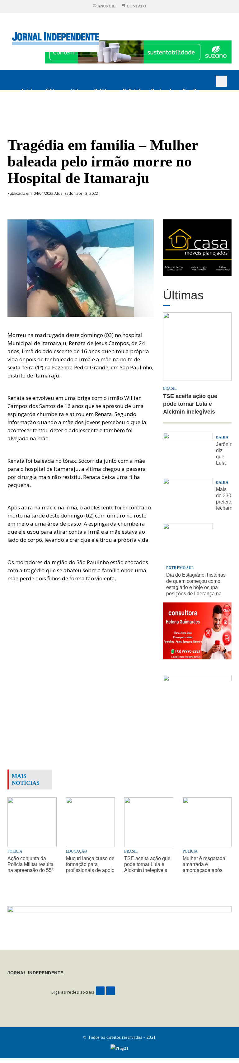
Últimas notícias (64, 91)
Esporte (30, 111)
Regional (161, 91)
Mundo (58, 111)
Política (103, 91)
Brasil (189, 91)
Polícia (14, 851)
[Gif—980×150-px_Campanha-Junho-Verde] (119, 923)
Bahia (222, 437)
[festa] (197, 703)
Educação (76, 851)
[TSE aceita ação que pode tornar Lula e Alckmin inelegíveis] (148, 821)
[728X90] (138, 51)
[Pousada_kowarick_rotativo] (197, 247)
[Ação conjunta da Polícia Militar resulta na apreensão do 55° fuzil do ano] (32, 821)
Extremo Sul (180, 568)
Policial (131, 91)
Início (28, 91)
